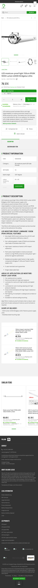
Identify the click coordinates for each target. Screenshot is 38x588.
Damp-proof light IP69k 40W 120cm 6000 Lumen (12, 410)
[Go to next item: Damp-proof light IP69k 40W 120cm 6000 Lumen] (35, 18)
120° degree (18, 175)
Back (2, 17)
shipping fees (25, 566)
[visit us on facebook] (8, 439)
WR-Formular (4, 497)
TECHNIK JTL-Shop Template (25, 575)
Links (2, 515)
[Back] (3, 38)
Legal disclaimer (5, 500)
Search (31, 12)
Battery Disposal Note (6, 508)
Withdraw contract (19, 578)
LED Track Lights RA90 (7, 532)
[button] (13, 397)
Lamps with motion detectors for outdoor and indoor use (15, 543)
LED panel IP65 (5, 529)
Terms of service (5, 502)
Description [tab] (10, 142)
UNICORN (4, 69)
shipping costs (13, 87)
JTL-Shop (14, 575)
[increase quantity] (21, 99)
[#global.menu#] (34, 6)
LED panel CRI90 (5, 527)
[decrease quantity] (4, 99)
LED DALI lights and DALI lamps (9, 537)
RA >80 (17, 179)
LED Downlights (5, 535)
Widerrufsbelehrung (6, 495)
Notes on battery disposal (7, 513)
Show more (19, 186)
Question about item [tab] (12, 147)
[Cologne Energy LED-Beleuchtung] (3, 6)
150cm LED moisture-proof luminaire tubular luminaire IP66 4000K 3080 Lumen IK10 (24, 349)
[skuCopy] (17, 79)
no (15, 170)
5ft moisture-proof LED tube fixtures (13, 17)
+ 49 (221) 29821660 (8, 449)
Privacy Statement (6, 505)
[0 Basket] (30, 6)
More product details (9, 123)
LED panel (3, 524)
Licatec (17, 334)
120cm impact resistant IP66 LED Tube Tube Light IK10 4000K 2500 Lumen (24, 331)
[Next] (35, 61)
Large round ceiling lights (7, 540)
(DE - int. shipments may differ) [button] (12, 424)
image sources (5, 510)
